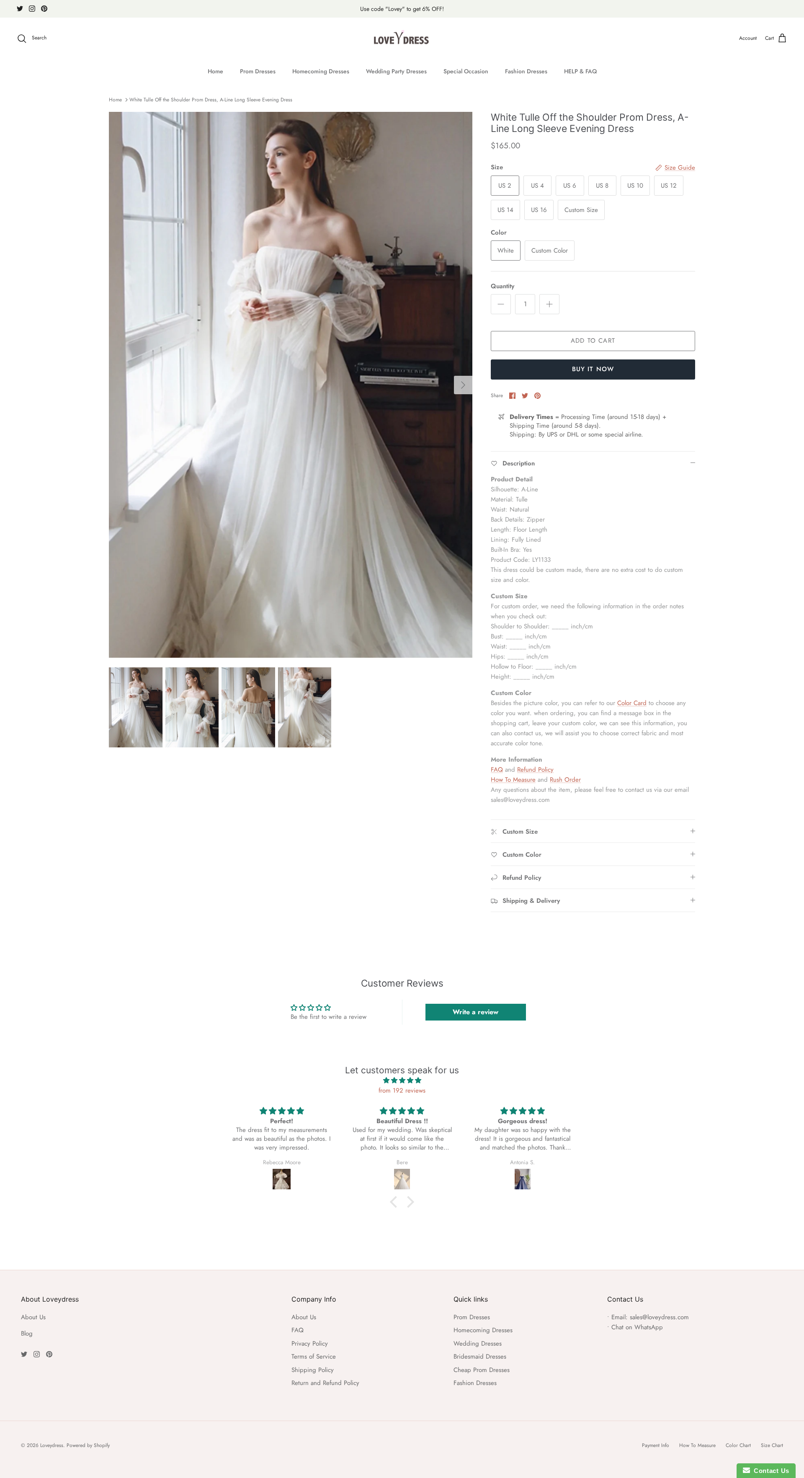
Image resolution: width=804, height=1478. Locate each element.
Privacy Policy (309, 1343)
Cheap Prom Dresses (482, 1370)
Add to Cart (593, 340)
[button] (396, 1202)
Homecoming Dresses (320, 71)
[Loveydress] (402, 38)
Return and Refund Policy (325, 1383)
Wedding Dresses (478, 1343)
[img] (402, 1080)
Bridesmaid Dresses (480, 1356)
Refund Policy (535, 769)
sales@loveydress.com (659, 1317)
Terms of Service (313, 1356)
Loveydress (51, 1445)
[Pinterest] (44, 8)
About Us (33, 1317)
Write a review (475, 1012)
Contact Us (769, 1470)
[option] (290, 385)
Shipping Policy (312, 1370)
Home (215, 71)
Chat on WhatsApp (637, 1327)
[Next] (463, 385)
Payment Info (655, 1445)
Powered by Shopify (88, 1445)
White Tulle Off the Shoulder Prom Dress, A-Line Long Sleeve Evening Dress (210, 99)
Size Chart (772, 1445)
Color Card (632, 703)
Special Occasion (465, 71)
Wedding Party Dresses (396, 71)
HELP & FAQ (580, 71)
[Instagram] (32, 8)
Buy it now (593, 369)
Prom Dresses (258, 71)
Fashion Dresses (526, 71)
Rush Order (565, 779)
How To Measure (513, 779)
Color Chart (738, 1445)
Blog (27, 1333)
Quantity (502, 286)
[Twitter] (20, 8)
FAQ (497, 769)
